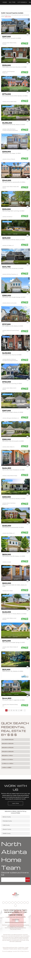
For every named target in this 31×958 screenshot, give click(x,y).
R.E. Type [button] (12, 2)
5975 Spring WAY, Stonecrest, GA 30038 (12, 268)
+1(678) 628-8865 (15, 919)
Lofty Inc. (10, 951)
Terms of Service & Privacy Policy (10, 947)
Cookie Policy (21, 947)
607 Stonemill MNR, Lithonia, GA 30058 (12, 412)
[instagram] (15, 902)
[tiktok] (21, 902)
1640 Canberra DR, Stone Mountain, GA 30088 (14, 67)
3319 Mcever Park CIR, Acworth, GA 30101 (13, 441)
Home (5, 2)
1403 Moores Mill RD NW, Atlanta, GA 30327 (13, 124)
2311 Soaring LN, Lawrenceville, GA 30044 (13, 527)
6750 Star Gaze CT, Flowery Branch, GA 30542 (14, 613)
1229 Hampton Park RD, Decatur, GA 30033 (13, 556)
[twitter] (9, 902)
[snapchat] (24, 902)
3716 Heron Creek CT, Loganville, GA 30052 (13, 700)
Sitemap (20, 948)
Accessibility (25, 948)
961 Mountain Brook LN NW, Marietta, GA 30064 (15, 95)
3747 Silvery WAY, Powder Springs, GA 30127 (13, 297)
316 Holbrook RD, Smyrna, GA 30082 (11, 354)
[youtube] (18, 902)
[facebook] (3, 902)
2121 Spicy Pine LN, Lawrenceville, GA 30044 (13, 182)
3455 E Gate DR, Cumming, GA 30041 (12, 383)
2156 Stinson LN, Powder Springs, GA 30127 (13, 642)
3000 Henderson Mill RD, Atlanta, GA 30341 (13, 239)
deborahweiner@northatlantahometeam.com (15, 922)
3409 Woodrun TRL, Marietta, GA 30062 (12, 671)
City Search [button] (22, 2)
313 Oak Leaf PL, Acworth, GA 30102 (11, 38)
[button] (27, 879)
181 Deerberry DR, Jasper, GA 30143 (11, 153)
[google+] (15, 905)
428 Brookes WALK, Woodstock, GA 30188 (13, 470)
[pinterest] (27, 902)
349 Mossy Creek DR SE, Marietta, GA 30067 (13, 498)
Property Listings (13, 948)
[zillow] (12, 902)
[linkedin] (6, 902)
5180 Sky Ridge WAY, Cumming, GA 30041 (13, 211)
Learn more (8, 16)
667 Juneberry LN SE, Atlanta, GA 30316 (12, 326)
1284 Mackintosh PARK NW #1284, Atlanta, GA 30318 (14, 585)
